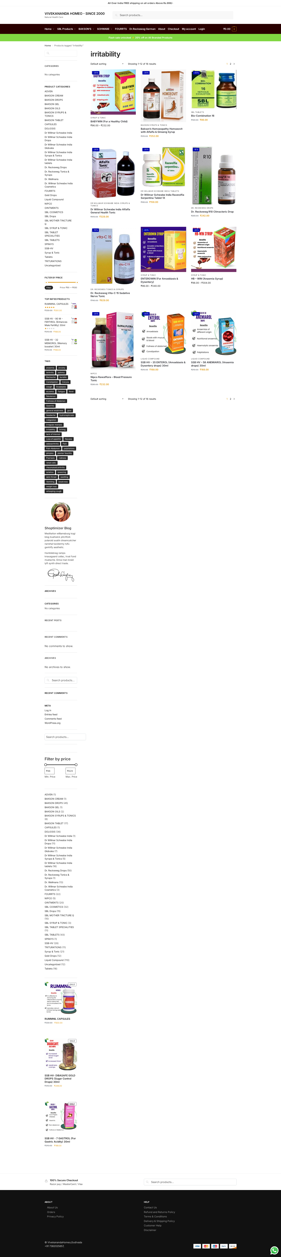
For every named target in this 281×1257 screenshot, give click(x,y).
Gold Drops (51, 195)
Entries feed (51, 714)
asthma (61, 372)
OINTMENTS (52, 207)
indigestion (51, 420)
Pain (65, 443)
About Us (52, 1207)
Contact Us (150, 1207)
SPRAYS (49, 244)
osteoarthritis (52, 443)
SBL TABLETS (197, 112)
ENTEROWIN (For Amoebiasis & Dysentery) (159, 280)
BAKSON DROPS (54, 99)
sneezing (62, 472)
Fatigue (61, 391)
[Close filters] (78, 52)
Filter (48, 287)
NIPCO (94, 373)
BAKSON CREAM (54, 95)
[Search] (88, 737)
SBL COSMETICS (54, 212)
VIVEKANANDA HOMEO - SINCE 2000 (75, 14)
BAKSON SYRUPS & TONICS (154, 125)
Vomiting (50, 481)
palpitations (69, 448)
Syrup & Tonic (98, 118)
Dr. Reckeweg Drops (202, 208)
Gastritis (50, 405)
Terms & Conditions (155, 1216)
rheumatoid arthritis (55, 467)
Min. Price (50, 776)
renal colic (51, 462)
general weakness (54, 410)
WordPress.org (53, 723)
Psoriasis (50, 458)
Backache (51, 377)
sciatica (49, 472)
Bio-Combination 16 (202, 115)
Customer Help (152, 1225)
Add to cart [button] (163, 142)
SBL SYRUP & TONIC (56, 228)
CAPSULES (51, 124)
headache (50, 415)
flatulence (50, 396)
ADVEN (49, 91)
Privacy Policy (55, 1216)
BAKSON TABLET (54, 120)
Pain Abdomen (53, 448)
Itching (62, 429)
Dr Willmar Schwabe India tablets (160, 191)
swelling (64, 477)
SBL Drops (50, 216)
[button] (229, 29)
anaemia (50, 367)
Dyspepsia (61, 386)
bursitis (63, 377)
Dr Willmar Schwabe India (58, 132)
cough (49, 386)
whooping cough (54, 491)
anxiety (61, 367)
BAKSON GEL (52, 104)
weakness (63, 481)
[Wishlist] (130, 74)
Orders (51, 1212)
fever (71, 391)
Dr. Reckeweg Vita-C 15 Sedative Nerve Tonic (110, 294)
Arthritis (50, 372)
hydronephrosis (67, 415)
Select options (113, 132)
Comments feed (53, 718)
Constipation (52, 382)
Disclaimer (150, 1230)
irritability (50, 429)
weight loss (51, 486)
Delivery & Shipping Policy (159, 1221)
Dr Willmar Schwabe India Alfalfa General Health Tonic (110, 211)
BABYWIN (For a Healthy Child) (109, 121)
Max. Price (71, 776)
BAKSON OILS (52, 108)
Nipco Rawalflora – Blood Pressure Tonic (111, 378)
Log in (48, 710)
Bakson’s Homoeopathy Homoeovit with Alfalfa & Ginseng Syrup (161, 130)
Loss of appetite (53, 439)
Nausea (68, 439)
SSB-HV (49, 248)
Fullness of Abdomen (55, 401)
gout (69, 410)
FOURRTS (50, 190)
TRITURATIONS (53, 261)
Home (48, 45)
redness (62, 458)
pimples (49, 453)
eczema (50, 391)
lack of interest (53, 434)
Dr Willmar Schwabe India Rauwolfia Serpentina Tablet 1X (162, 196)
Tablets (48, 256)
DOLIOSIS (50, 128)
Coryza (65, 382)
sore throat (51, 477)
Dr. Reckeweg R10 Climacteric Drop (212, 211)
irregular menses (54, 424)
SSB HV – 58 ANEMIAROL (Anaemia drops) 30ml (212, 364)
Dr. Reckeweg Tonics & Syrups (107, 289)
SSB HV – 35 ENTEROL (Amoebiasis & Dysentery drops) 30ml (163, 364)
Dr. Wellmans (51, 179)
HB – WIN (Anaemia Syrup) (207, 278)
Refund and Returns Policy (160, 1212)
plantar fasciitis (65, 453)
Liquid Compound (150, 359)
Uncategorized (53, 265)
